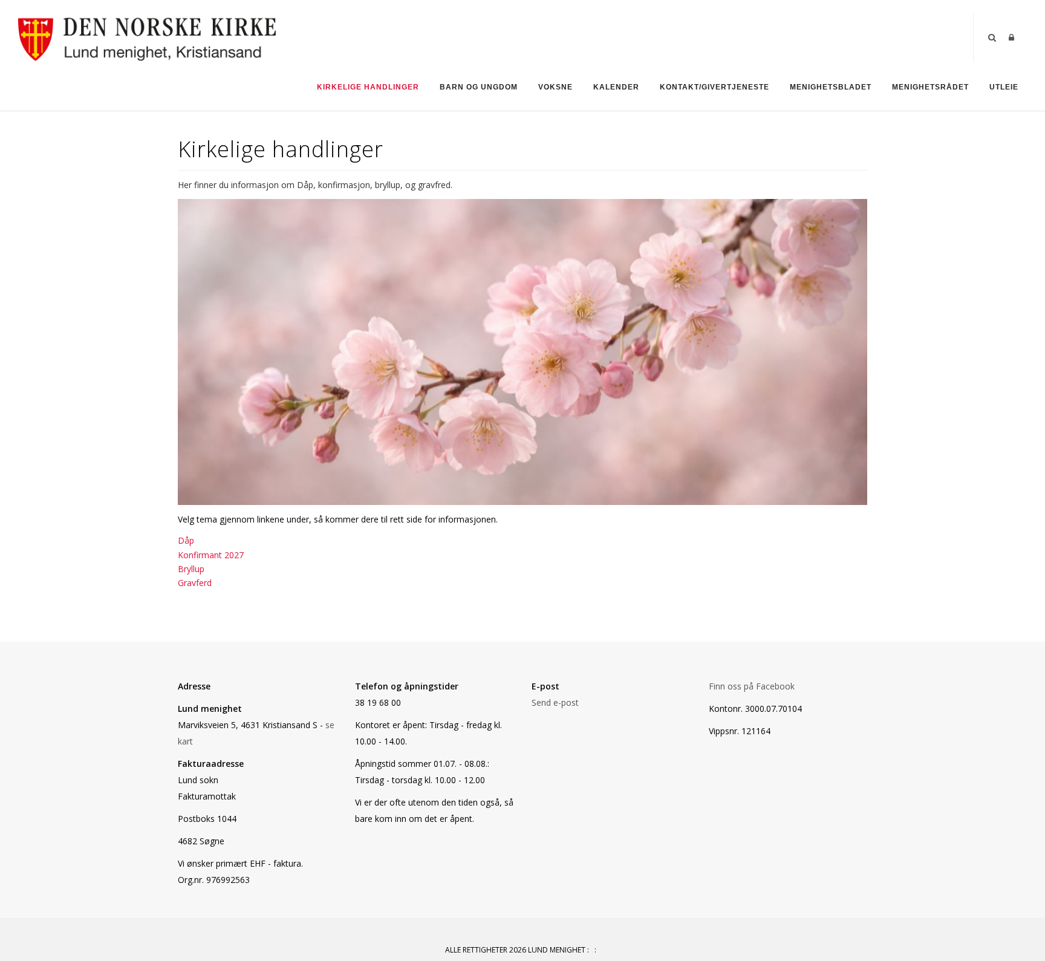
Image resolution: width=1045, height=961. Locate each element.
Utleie (1003, 87)
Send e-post (555, 702)
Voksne (555, 87)
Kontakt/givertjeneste (714, 87)
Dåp (186, 540)
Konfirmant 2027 (211, 555)
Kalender (616, 87)
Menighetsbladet (830, 87)
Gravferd (195, 582)
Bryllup (191, 569)
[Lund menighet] (147, 37)
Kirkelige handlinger (368, 87)
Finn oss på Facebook (752, 686)
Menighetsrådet (930, 87)
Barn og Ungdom (479, 87)
